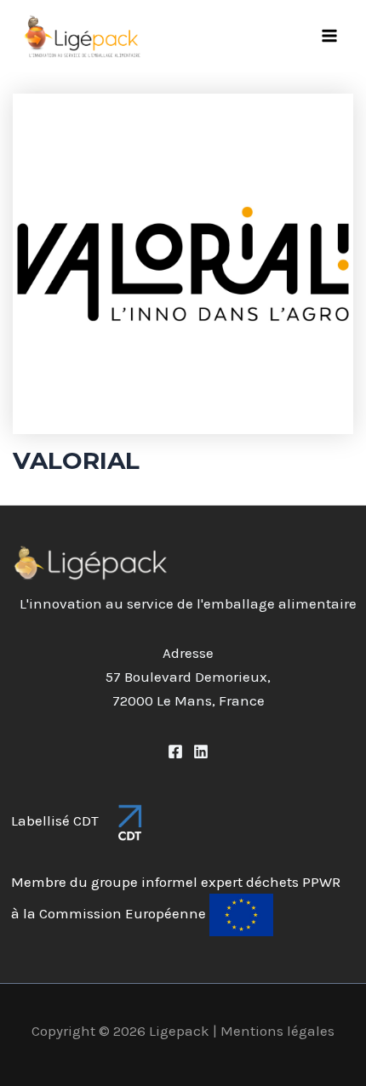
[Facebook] (175, 751)
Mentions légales (277, 1030)
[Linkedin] (201, 751)
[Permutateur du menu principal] (330, 36)
